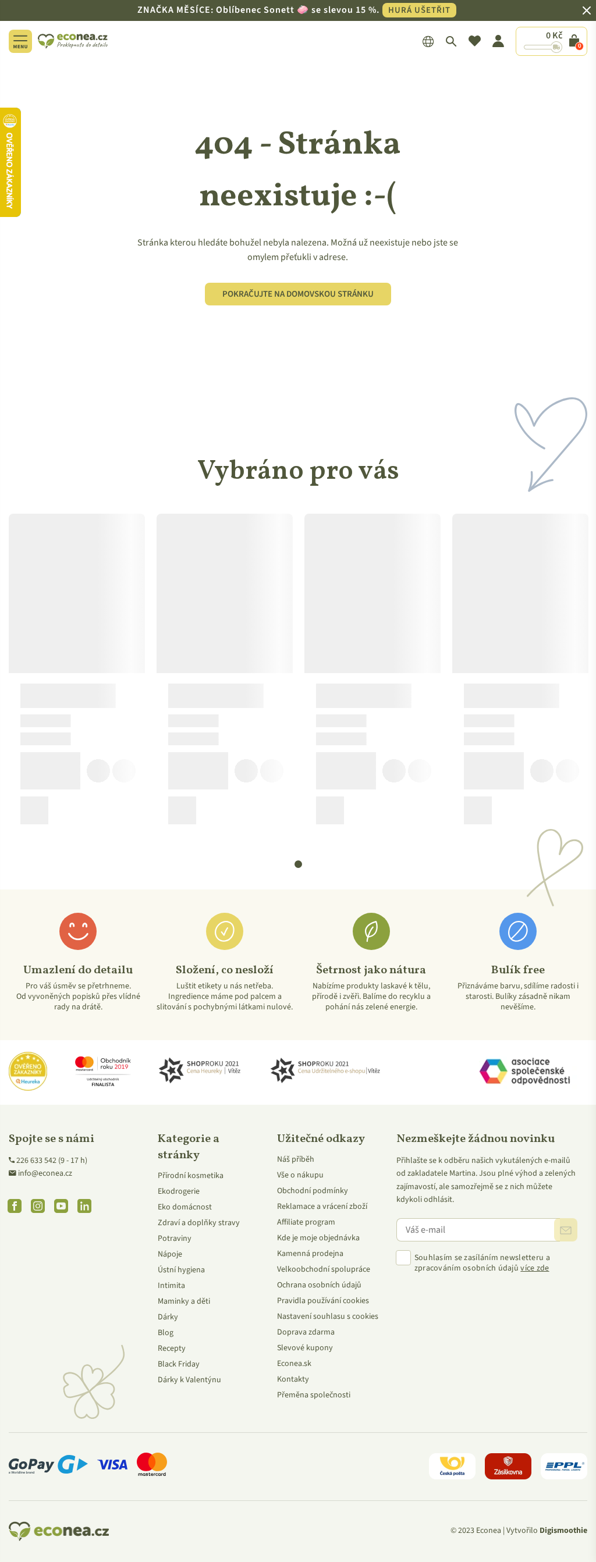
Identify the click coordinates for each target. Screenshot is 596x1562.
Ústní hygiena (181, 1270)
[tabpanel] (77, 674)
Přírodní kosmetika (191, 1176)
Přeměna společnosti (313, 1395)
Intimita (171, 1285)
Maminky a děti (184, 1301)
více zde (534, 1268)
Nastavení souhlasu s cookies (327, 1316)
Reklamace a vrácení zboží (322, 1206)
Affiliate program (306, 1222)
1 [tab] (299, 864)
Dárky (168, 1317)
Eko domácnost (185, 1207)
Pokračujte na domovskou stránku (298, 294)
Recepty (172, 1348)
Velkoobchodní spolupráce (323, 1269)
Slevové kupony (305, 1348)
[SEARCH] (451, 41)
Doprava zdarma (306, 1332)
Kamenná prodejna (310, 1253)
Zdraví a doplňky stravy (199, 1223)
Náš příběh (295, 1159)
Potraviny (174, 1238)
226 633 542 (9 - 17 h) (51, 1160)
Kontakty (293, 1379)
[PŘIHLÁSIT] (565, 1229)
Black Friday (179, 1364)
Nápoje (170, 1254)
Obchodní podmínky (312, 1191)
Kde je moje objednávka (318, 1238)
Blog (165, 1333)
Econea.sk (294, 1363)
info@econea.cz (45, 1173)
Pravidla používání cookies (323, 1301)
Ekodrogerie (179, 1191)
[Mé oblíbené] (475, 41)
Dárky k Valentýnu (189, 1380)
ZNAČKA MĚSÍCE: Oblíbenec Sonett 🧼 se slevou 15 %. (293, 9)
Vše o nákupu (300, 1175)
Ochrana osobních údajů (319, 1285)
